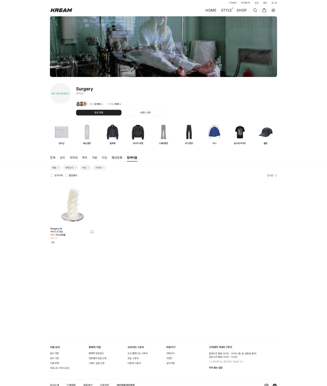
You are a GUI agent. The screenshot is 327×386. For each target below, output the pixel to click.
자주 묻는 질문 (216, 367)
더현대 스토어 (134, 363)
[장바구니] (264, 10)
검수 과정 (54, 353)
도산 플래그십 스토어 (137, 353)
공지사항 (170, 363)
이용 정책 (54, 363)
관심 (256, 3)
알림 (265, 3)
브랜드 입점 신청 (96, 363)
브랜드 (169, 358)
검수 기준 (54, 358)
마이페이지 (245, 3)
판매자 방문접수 (96, 353)
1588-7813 (225, 347)
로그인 (274, 3)
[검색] (255, 10)
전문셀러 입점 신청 (98, 358)
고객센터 (232, 3)
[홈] (61, 10)
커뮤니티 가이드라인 (59, 368)
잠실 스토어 (133, 358)
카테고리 (170, 353)
